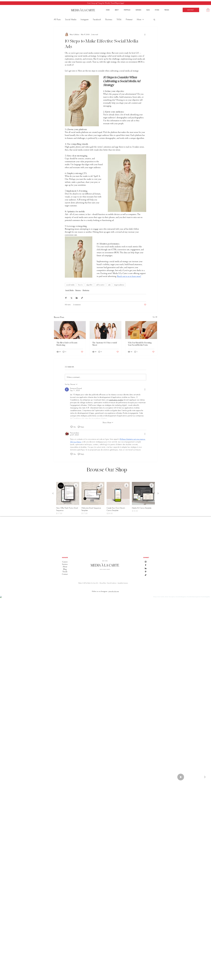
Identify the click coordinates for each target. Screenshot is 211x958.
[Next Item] (204, 777)
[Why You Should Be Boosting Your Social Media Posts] (141, 330)
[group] (105, 498)
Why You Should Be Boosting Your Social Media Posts (140, 344)
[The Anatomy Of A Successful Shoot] (105, 330)
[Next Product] (158, 493)
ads (109, 285)
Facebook (97, 19)
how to (80, 285)
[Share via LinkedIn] (77, 298)
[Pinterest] (146, 572)
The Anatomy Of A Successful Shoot (104, 344)
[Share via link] (82, 298)
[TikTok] (146, 575)
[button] (207, 10)
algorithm (89, 285)
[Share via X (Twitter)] (71, 298)
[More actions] (145, 34)
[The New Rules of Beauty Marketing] (70, 330)
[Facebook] (146, 565)
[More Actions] (145, 389)
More (139, 19)
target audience (119, 285)
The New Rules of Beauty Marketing (67, 344)
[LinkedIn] (146, 568)
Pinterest (129, 19)
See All (155, 317)
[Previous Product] (53, 493)
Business (108, 19)
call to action (100, 285)
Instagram (85, 19)
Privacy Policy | (103, 583)
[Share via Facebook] (66, 298)
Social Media (70, 19)
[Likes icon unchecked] (71, 427)
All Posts (57, 19)
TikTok (119, 19)
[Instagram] (146, 562)
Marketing (86, 290)
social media (70, 285)
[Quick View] (67, 493)
